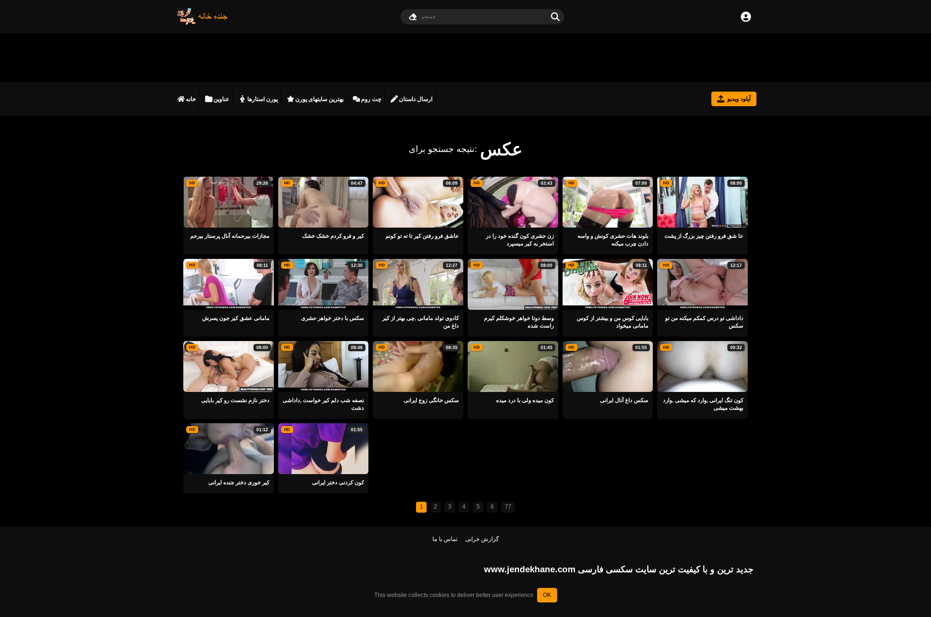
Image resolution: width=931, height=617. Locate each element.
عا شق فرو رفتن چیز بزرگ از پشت (703, 236)
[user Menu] (745, 16)
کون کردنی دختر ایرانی (338, 482)
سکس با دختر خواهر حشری (332, 318)
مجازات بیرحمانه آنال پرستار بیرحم (229, 236)
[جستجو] (555, 17)
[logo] (202, 23)
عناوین (221, 99)
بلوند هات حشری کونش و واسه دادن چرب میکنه (613, 240)
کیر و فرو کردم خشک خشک (333, 236)
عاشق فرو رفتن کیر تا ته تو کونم (422, 236)
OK (547, 595)
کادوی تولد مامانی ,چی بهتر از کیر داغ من (420, 322)
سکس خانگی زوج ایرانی (431, 400)
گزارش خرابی (482, 539)
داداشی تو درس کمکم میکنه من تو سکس (704, 322)
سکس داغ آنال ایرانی (624, 400)
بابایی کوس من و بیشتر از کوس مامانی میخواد (612, 322)
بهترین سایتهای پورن (319, 99)
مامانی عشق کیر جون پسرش (235, 318)
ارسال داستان (415, 99)
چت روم (371, 99)
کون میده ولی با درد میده (525, 400)
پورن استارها (262, 99)
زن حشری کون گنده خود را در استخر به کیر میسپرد (520, 240)
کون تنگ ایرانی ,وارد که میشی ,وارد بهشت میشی (703, 404)
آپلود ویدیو (739, 99)
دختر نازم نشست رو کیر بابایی (235, 400)
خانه (191, 99)
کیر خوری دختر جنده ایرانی (238, 482)
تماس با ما (444, 539)
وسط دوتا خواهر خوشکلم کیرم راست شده (519, 322)
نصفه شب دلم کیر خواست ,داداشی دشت (323, 404)
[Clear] (413, 17)
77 (508, 507)
